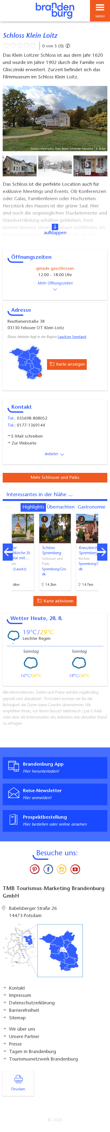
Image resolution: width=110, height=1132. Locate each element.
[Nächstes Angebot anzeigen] (102, 552)
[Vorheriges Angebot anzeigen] (8, 552)
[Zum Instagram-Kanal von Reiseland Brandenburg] (61, 870)
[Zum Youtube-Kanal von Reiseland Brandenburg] (75, 870)
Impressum (20, 995)
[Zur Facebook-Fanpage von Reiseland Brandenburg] (48, 870)
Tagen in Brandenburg (32, 1052)
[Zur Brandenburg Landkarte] (43, 953)
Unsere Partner (24, 1037)
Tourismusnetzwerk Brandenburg (43, 1059)
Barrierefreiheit (24, 1010)
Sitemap (17, 1018)
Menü (100, 16)
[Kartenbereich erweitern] (102, 510)
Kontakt (17, 988)
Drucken (18, 1089)
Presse (15, 1044)
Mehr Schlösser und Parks (55, 478)
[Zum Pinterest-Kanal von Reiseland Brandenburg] (34, 870)
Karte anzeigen (70, 364)
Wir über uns (22, 1029)
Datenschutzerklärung (32, 1003)
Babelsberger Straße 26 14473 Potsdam (33, 912)
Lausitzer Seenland (72, 337)
